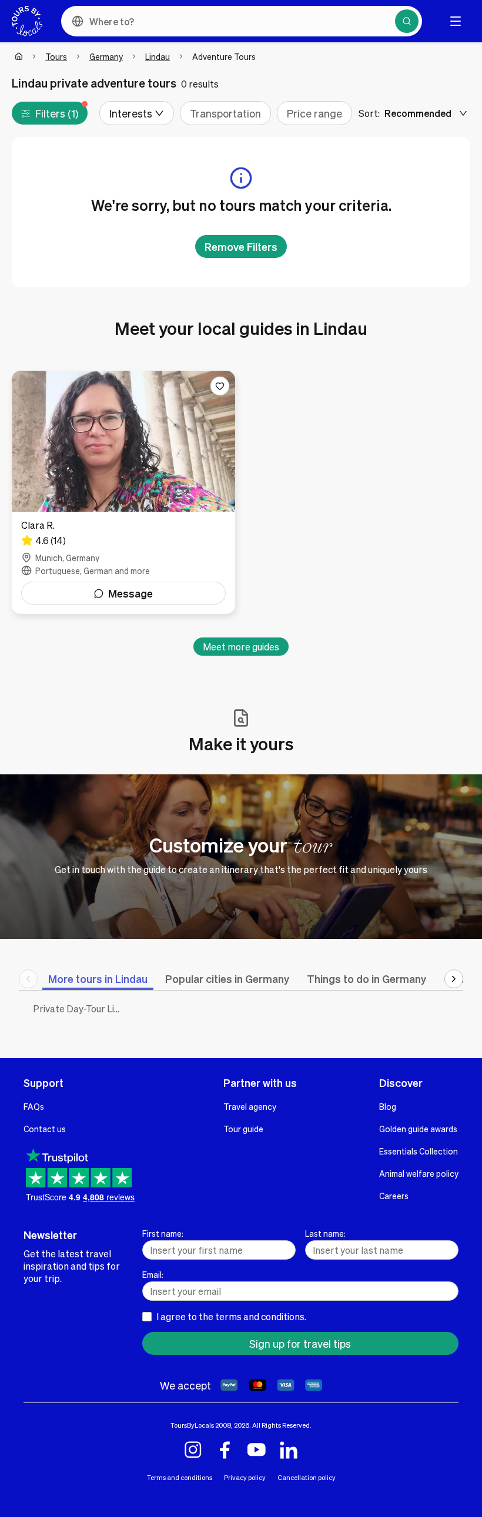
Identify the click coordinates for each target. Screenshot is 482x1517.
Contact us (45, 1128)
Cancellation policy (306, 1477)
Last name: (325, 1233)
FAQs (34, 1106)
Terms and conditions (179, 1477)
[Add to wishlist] (219, 386)
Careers (394, 1195)
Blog (387, 1106)
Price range (314, 113)
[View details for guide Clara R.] (123, 492)
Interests (130, 113)
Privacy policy (245, 1477)
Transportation (225, 113)
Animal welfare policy (418, 1173)
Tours (56, 56)
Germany (106, 56)
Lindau (157, 56)
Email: (152, 1274)
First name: (162, 1233)
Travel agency (249, 1106)
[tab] (97, 978)
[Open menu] (455, 21)
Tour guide (243, 1128)
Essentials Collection (418, 1151)
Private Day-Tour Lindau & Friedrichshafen (79, 1008)
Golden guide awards (418, 1128)
